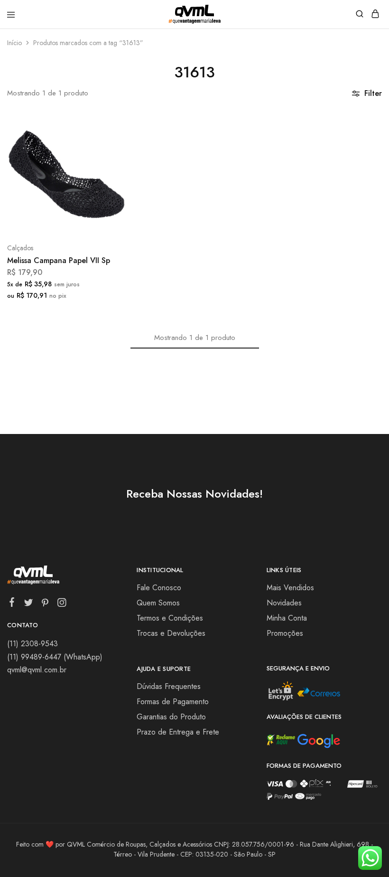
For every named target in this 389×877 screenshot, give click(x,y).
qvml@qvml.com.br (36, 669)
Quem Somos (158, 602)
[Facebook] (12, 604)
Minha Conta (287, 618)
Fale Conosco (159, 587)
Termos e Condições (170, 618)
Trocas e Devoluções (171, 633)
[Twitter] (28, 604)
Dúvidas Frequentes (169, 686)
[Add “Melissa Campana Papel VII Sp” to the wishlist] (108, 161)
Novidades (284, 602)
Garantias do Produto (171, 716)
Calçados (20, 248)
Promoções (285, 633)
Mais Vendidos (290, 587)
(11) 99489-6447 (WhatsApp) (54, 656)
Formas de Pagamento (173, 701)
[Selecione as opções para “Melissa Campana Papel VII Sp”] (108, 126)
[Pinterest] (45, 604)
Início (14, 42)
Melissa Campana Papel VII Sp (58, 260)
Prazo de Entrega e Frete (178, 731)
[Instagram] (62, 604)
